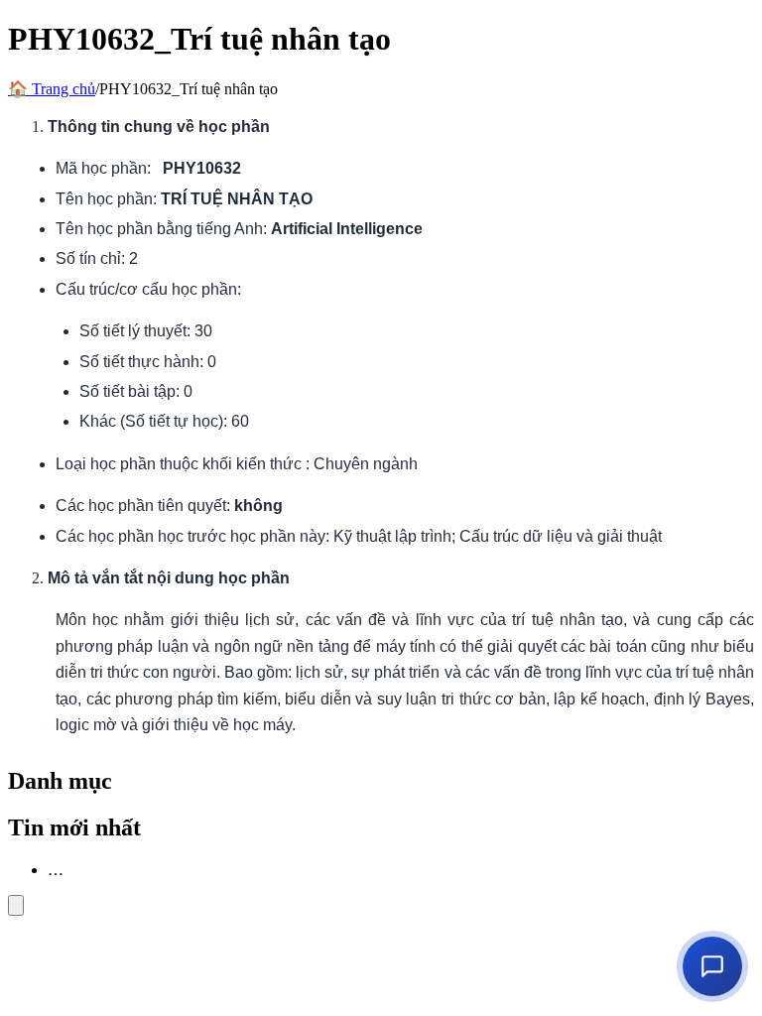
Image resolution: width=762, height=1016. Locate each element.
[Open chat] (712, 966)
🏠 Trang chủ (51, 88)
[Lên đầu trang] (16, 905)
